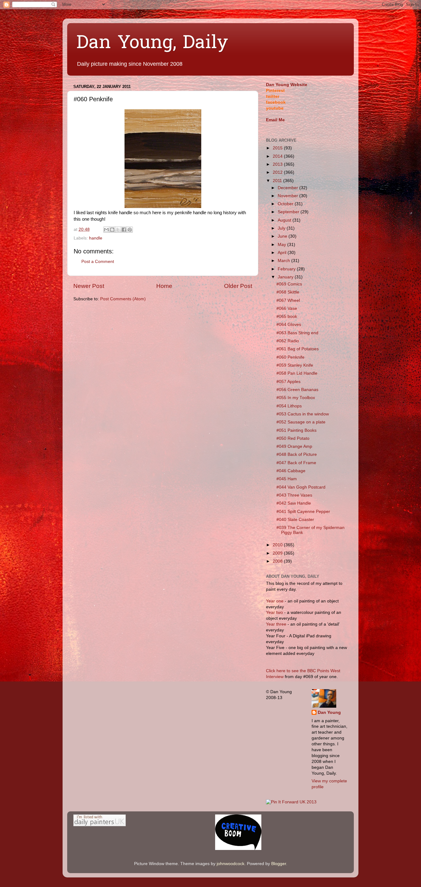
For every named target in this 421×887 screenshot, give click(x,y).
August (285, 220)
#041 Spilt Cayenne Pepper (303, 511)
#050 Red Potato (292, 438)
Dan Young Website (286, 84)
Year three (277, 624)
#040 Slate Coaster (295, 519)
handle (95, 238)
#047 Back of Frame (296, 462)
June (283, 236)
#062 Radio (287, 341)
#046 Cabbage (290, 470)
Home (164, 286)
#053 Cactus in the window (302, 414)
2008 (278, 561)
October (286, 204)
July (282, 228)
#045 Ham (286, 479)
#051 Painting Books (296, 430)
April (283, 252)
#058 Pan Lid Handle (296, 373)
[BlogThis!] (112, 230)
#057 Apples (288, 381)
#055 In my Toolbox (295, 397)
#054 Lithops (289, 406)
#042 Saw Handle (293, 503)
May (282, 244)
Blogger (278, 863)
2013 (278, 164)
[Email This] (106, 230)
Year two (274, 612)
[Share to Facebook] (124, 230)
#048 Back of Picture (296, 454)
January (286, 277)
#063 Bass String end (297, 333)
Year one (275, 601)
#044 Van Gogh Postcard (300, 487)
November (288, 196)
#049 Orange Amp (294, 446)
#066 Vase (286, 308)
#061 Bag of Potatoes (297, 349)
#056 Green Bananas (297, 389)
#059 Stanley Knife (294, 365)
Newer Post (88, 286)
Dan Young (329, 712)
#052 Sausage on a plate (300, 422)
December (288, 187)
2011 (278, 180)
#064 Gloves (288, 324)
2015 (278, 148)
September (289, 212)
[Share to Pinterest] (130, 230)
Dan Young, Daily (152, 43)
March (284, 260)
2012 (278, 172)
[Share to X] (118, 230)
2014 (278, 156)
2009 (278, 553)
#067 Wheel (288, 300)
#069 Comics (289, 284)
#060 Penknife (290, 357)
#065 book (286, 316)
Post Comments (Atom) (123, 299)
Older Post (238, 286)
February (287, 269)
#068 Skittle (287, 292)
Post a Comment (97, 261)
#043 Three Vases (294, 495)
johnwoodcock (230, 863)
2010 (278, 545)
